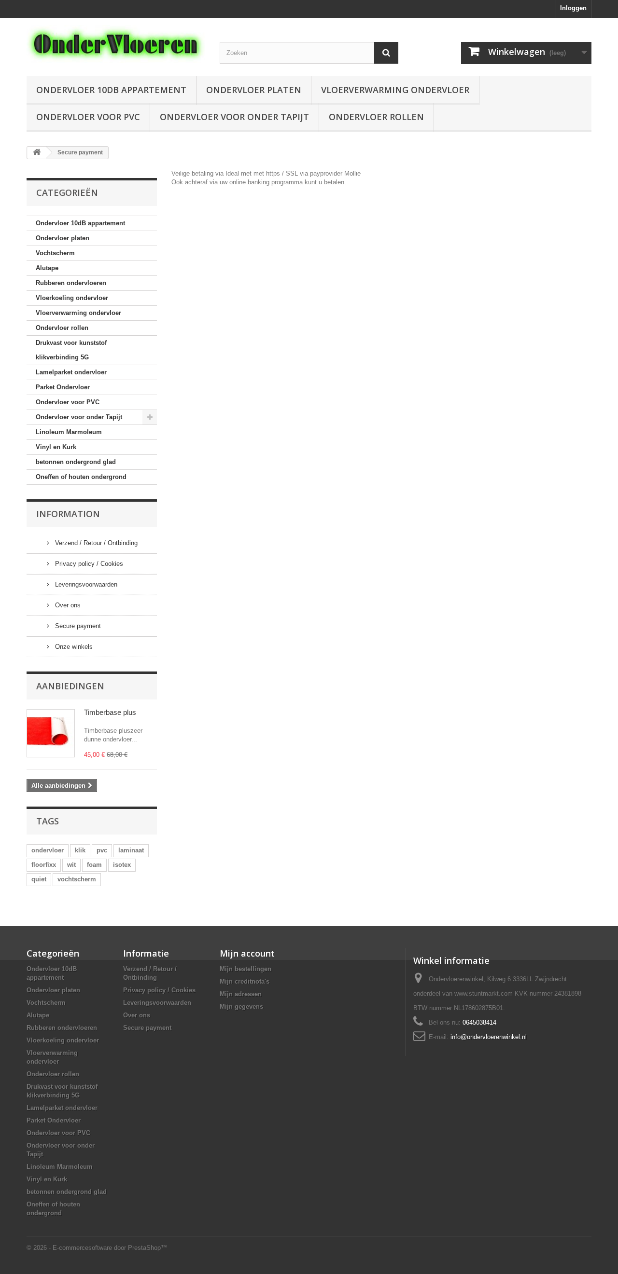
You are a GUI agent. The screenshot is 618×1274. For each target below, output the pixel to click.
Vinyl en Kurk (56, 447)
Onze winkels (73, 646)
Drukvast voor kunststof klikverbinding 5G (71, 350)
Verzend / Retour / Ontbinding (95, 543)
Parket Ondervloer (63, 387)
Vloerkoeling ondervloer (72, 297)
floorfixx (43, 864)
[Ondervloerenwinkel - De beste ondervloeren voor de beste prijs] (116, 44)
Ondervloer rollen (376, 117)
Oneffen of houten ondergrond (81, 476)
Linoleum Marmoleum (69, 432)
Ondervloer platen (253, 90)
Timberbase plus (110, 712)
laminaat (131, 850)
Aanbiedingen (70, 686)
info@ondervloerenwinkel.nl (488, 1037)
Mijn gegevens (241, 1006)
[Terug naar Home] (37, 153)
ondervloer (47, 850)
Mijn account (247, 953)
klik (80, 850)
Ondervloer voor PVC (88, 117)
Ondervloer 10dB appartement (111, 90)
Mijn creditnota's (244, 981)
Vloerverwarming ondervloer (395, 90)
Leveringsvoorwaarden (85, 584)
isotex (122, 864)
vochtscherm (76, 879)
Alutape (47, 268)
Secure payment (77, 626)
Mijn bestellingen (245, 969)
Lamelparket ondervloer (71, 372)
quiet (38, 879)
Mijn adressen (241, 994)
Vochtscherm (55, 253)
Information (68, 514)
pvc (102, 850)
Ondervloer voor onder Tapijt (234, 117)
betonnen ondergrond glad (76, 462)
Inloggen (573, 8)
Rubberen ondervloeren (71, 283)
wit (71, 864)
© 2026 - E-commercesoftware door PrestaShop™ (97, 1247)
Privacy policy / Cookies (88, 563)
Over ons (67, 605)
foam (94, 864)
